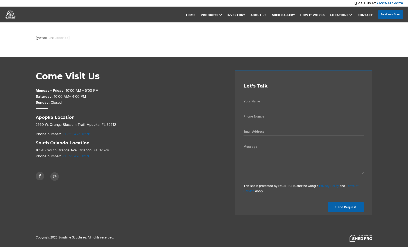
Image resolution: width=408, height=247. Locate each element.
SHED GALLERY (283, 15)
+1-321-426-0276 (390, 3)
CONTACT (365, 15)
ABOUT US (258, 15)
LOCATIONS (339, 15)
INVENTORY (236, 15)
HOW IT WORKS (312, 15)
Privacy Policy (329, 186)
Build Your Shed (391, 14)
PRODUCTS (209, 15)
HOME (190, 15)
